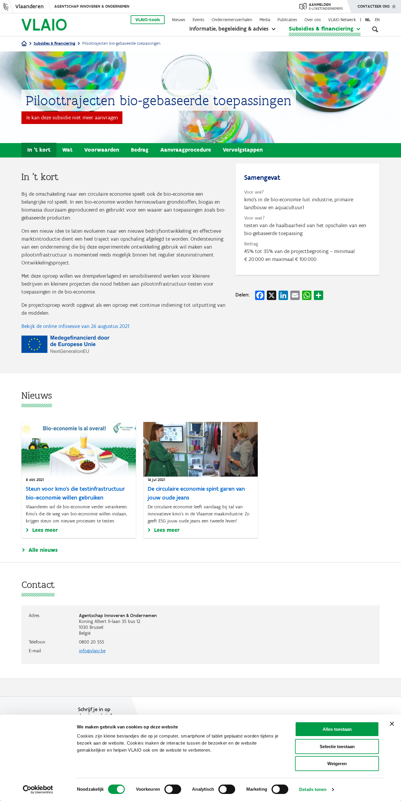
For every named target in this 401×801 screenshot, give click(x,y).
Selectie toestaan (337, 746)
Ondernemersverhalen (232, 19)
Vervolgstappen (243, 149)
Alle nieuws (43, 550)
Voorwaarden (101, 149)
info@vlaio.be (92, 650)
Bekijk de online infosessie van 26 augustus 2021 (75, 326)
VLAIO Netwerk (342, 19)
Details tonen (312, 789)
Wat (67, 149)
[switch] (172, 789)
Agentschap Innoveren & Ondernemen (91, 6)
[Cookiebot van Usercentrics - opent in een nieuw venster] (38, 789)
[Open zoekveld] (375, 29)
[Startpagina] (24, 44)
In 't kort (38, 149)
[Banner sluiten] (392, 724)
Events (198, 19)
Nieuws (178, 19)
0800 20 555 (91, 642)
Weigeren (337, 763)
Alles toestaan (337, 729)
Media (265, 19)
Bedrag (140, 149)
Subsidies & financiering (321, 28)
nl (367, 19)
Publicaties (287, 19)
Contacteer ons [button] (374, 6)
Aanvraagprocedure (185, 149)
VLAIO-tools (147, 19)
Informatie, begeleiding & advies (229, 28)
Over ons (312, 19)
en (377, 19)
